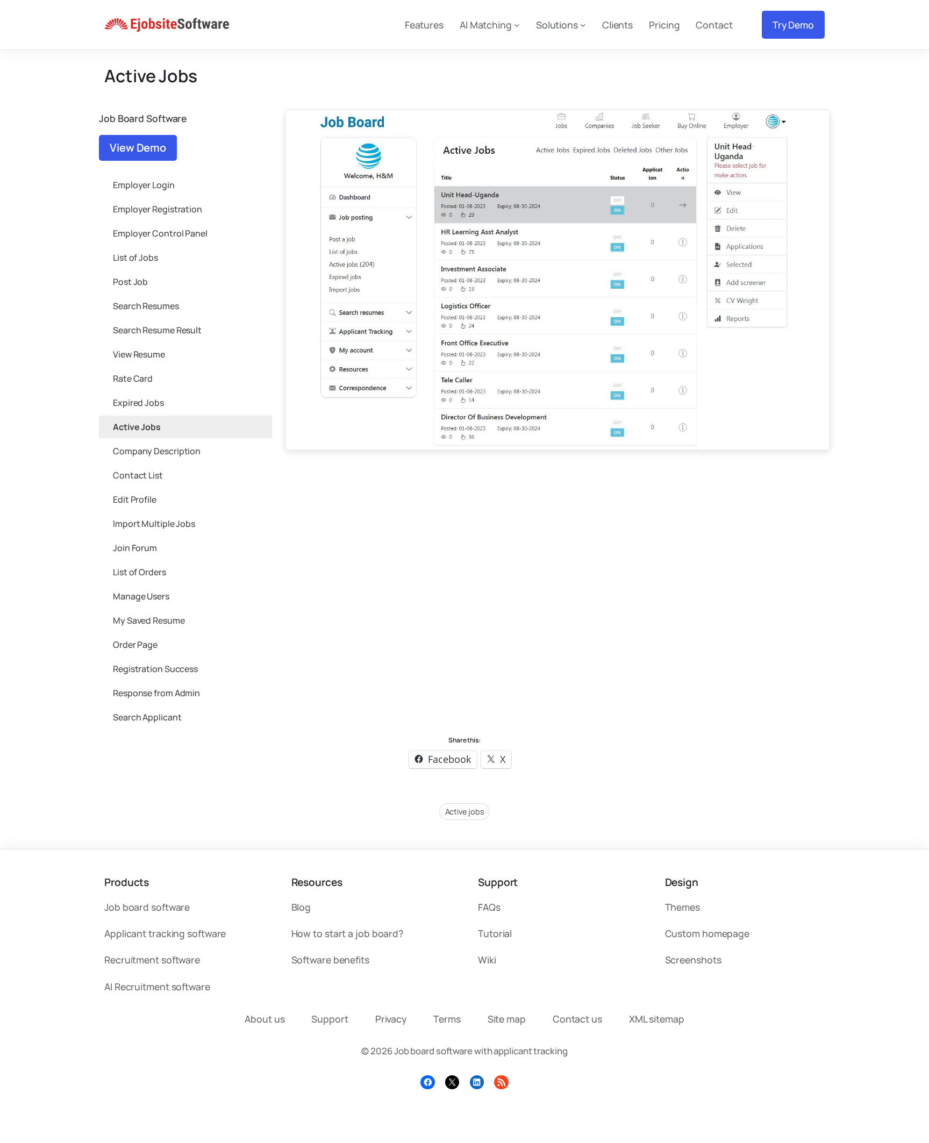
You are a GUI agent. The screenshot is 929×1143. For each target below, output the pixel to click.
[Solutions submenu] (583, 25)
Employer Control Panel (160, 233)
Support (329, 1018)
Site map (507, 1018)
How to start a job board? (347, 933)
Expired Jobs (138, 403)
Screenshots (693, 959)
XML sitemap (656, 1018)
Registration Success (155, 669)
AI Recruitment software (157, 986)
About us (264, 1018)
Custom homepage (707, 933)
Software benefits (330, 959)
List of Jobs (135, 257)
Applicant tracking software (165, 933)
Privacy (390, 1018)
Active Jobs (137, 427)
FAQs (489, 907)
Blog (301, 907)
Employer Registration (157, 209)
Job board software (147, 907)
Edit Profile (134, 499)
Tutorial (495, 933)
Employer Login (144, 185)
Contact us (577, 1018)
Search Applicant (147, 717)
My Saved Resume (149, 620)
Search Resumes (146, 306)
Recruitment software (152, 959)
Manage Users (141, 596)
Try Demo (793, 24)
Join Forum (135, 548)
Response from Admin (156, 693)
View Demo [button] (138, 147)
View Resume (139, 354)
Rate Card (133, 378)
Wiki (487, 959)
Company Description (157, 451)
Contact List (138, 475)
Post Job (130, 282)
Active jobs (464, 811)
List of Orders (139, 572)
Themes (682, 907)
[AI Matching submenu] (517, 25)
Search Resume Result (157, 330)
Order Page (135, 645)
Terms (447, 1018)
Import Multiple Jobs (154, 524)
